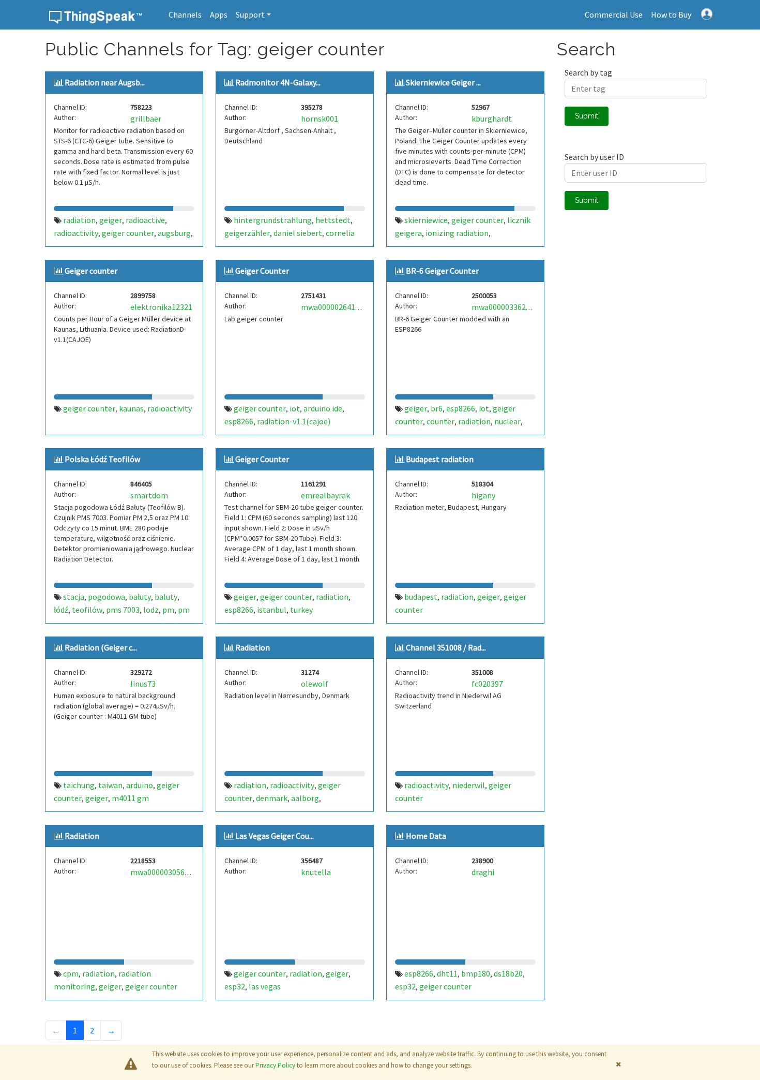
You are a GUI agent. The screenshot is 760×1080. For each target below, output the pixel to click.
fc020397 (487, 683)
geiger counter (128, 233)
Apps (218, 14)
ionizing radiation (457, 233)
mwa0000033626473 (507, 307)
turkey (301, 609)
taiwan (110, 785)
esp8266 (238, 421)
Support (250, 14)
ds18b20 (508, 973)
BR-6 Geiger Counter (442, 270)
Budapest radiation (440, 459)
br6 (437, 408)
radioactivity (76, 233)
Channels (185, 14)
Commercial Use (614, 14)
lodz (151, 609)
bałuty (140, 596)
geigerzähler (247, 233)
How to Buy (671, 14)
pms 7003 (123, 609)
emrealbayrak (325, 495)
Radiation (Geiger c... (101, 647)
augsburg (174, 233)
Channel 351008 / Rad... (446, 647)
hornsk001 (319, 118)
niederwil (468, 785)
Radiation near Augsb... (105, 82)
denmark (271, 798)
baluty (166, 596)
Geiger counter (91, 270)
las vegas (265, 986)
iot (295, 408)
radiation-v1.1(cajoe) (293, 421)
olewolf (314, 683)
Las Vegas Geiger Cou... (274, 836)
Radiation (252, 647)
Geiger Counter (262, 270)
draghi (483, 872)
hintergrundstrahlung (273, 220)
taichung (79, 785)
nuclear (507, 421)
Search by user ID (594, 157)
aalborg (305, 798)
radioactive (145, 220)
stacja (73, 596)
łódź (61, 609)
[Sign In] (706, 13)
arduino (139, 785)
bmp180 (475, 973)
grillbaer (145, 118)
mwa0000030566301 (165, 872)
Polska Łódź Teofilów (102, 459)
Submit (586, 116)
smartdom (149, 495)
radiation (79, 220)
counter (440, 421)
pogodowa (106, 596)
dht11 (447, 973)
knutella (316, 872)
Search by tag (588, 72)
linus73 (143, 683)
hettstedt (333, 220)
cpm (71, 973)
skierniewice (426, 220)
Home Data (426, 836)
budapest (420, 596)
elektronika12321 (161, 307)
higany (483, 495)
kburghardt (492, 118)
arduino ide (322, 408)
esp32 (234, 986)
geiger (110, 220)
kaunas (131, 408)
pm (168, 609)
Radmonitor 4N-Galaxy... (278, 82)
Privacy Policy (275, 1065)
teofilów (87, 609)
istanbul (271, 609)
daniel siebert (297, 233)
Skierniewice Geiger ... (443, 82)
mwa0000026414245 (336, 307)
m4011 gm (130, 798)
